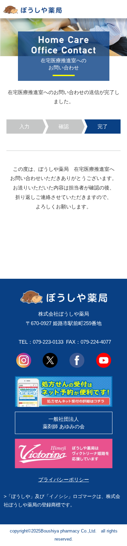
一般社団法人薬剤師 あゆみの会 (64, 422)
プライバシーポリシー (63, 479)
